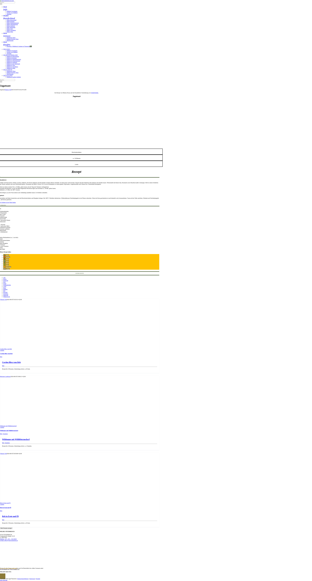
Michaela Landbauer (5, 376)
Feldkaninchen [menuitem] (7, 285)
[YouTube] (4, 576)
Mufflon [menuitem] (5, 289)
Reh (1, 356)
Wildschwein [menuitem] (6, 296)
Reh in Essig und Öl (5, 503)
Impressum (32, 578)
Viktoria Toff (8, 89)
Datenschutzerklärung (23, 578)
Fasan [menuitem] (4, 283)
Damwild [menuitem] (5, 280)
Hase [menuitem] (4, 288)
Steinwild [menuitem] (5, 295)
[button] (6, 255)
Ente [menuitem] (4, 282)
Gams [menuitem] (4, 286)
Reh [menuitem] (4, 291)
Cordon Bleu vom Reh (6, 349)
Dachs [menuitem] (4, 279)
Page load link (3, 580)
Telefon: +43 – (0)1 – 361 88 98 (8, 539)
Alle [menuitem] (4, 277)
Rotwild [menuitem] (5, 292)
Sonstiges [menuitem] (5, 293)
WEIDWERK (94, 92)
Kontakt (38, 578)
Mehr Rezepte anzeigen (6, 528)
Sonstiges (5, 434)
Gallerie (2, 350)
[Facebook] (1, 576)
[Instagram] (3, 576)
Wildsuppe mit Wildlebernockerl (8, 426)
